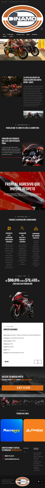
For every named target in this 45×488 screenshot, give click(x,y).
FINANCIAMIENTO (34, 34)
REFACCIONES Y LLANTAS (20, 34)
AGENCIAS (28, 34)
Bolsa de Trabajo (37, 461)
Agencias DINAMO (38, 453)
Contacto (11, 36)
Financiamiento (37, 454)
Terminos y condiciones (36, 467)
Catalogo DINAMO (10, 34)
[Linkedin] (23, 1)
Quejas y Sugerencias (38, 456)
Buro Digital (36, 463)
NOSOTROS (4, 36)
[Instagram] (27, 1)
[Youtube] (25, 1)
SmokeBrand (12, 483)
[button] (22, 388)
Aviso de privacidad (38, 465)
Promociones (36, 470)
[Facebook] (21, 1)
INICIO (4, 34)
